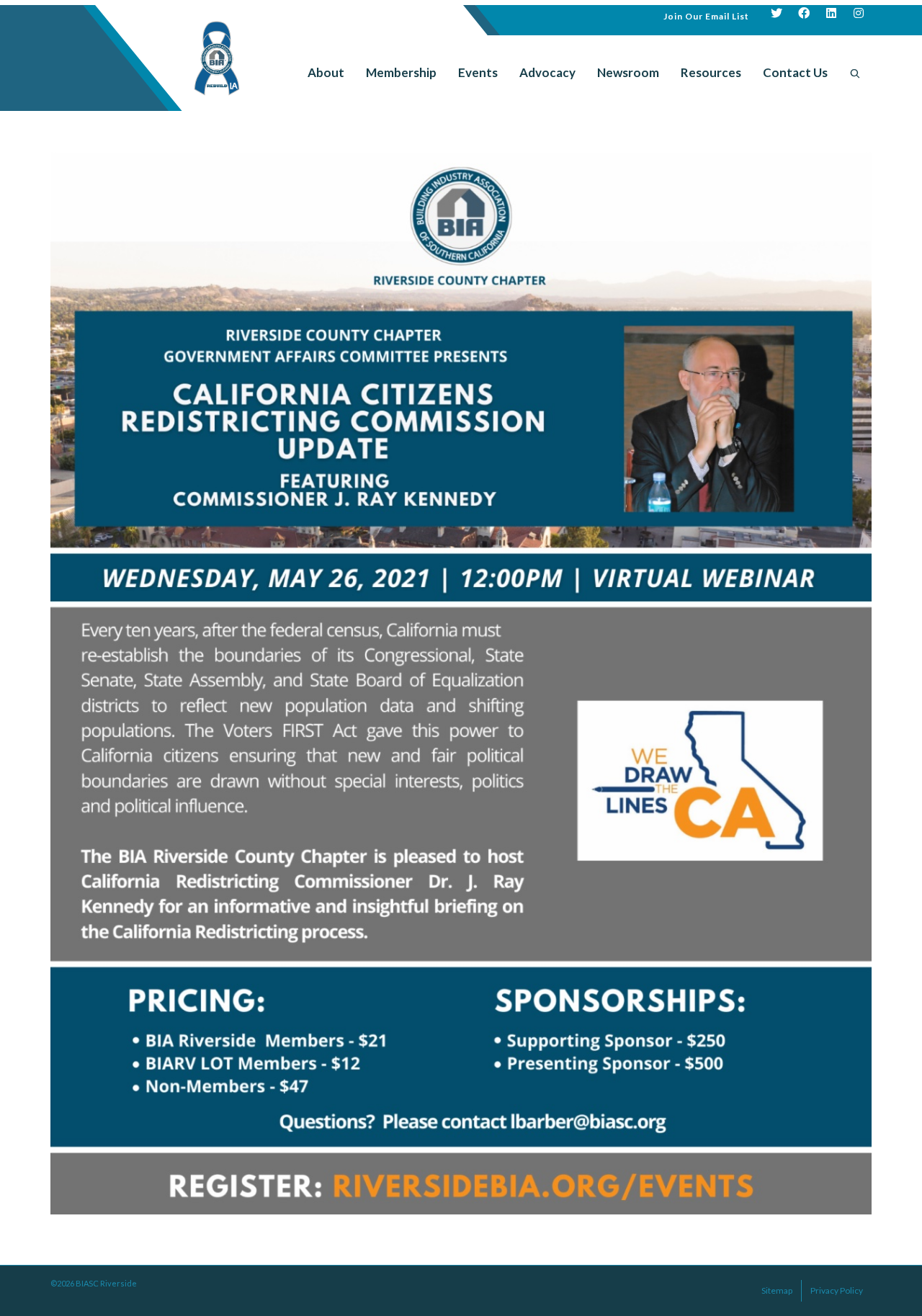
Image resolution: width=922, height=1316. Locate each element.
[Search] (855, 73)
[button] (706, 15)
